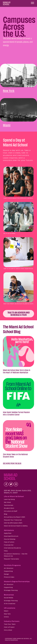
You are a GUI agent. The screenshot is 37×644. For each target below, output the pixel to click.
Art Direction (8, 568)
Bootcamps (9, 595)
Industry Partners (11, 621)
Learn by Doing (9, 499)
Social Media (8, 597)
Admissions (9, 530)
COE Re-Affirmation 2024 (13, 523)
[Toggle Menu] (32, 3)
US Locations (9, 608)
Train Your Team (9, 624)
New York (7, 614)
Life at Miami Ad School (14, 496)
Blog (5, 514)
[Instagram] (16, 484)
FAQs (6, 551)
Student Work (9, 508)
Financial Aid (8, 545)
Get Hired (7, 502)
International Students (12, 548)
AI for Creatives (9, 603)
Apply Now (7, 533)
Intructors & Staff (10, 511)
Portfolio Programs (12, 565)
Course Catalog (9, 539)
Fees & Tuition (9, 542)
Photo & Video (9, 577)
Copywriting (8, 571)
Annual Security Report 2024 (14, 517)
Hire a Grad (8, 630)
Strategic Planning (11, 590)
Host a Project (9, 627)
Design (6, 574)
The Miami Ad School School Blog (18, 329)
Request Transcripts (11, 559)
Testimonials (8, 505)
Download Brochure (11, 536)
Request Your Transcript (13, 520)
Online (6, 617)
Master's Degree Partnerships (17, 581)
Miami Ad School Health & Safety (16, 526)
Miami (6, 611)
